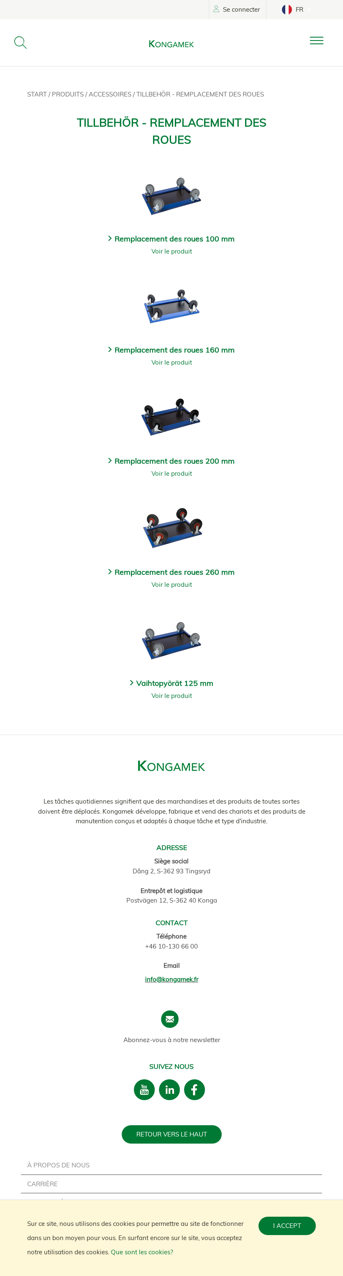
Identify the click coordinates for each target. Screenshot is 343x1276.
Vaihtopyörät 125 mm (174, 683)
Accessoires (111, 94)
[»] (323, 41)
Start (38, 94)
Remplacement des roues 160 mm (175, 350)
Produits (68, 94)
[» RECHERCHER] (20, 42)
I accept (287, 1226)
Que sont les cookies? (142, 1252)
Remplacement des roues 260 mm (175, 572)
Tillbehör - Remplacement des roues (200, 94)
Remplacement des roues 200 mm (175, 461)
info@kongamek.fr (171, 979)
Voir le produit (171, 251)
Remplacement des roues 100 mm (175, 239)
